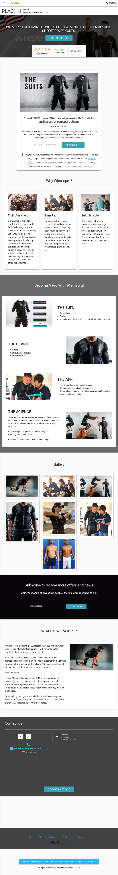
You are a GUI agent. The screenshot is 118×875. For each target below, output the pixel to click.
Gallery (66, 837)
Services (52, 837)
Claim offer (73, 145)
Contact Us (59, 38)
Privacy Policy (87, 166)
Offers (42, 837)
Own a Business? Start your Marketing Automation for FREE (59, 861)
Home (32, 837)
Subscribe (76, 606)
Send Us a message (59, 789)
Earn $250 (15, 3)
